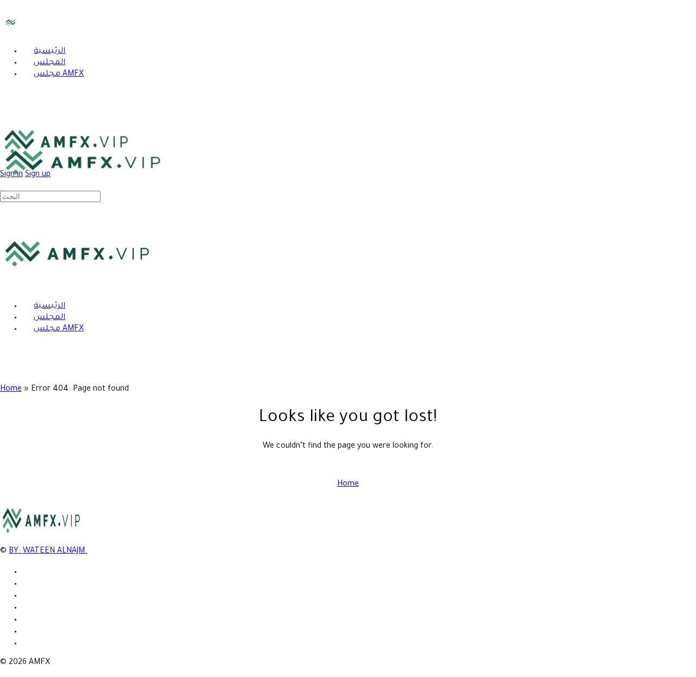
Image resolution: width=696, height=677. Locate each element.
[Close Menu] (6, 286)
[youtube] (28, 642)
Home (11, 389)
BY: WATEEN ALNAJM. (48, 551)
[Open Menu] (6, 136)
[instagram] (28, 594)
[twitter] (28, 630)
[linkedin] (28, 606)
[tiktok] (28, 618)
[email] (28, 570)
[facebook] (28, 582)
